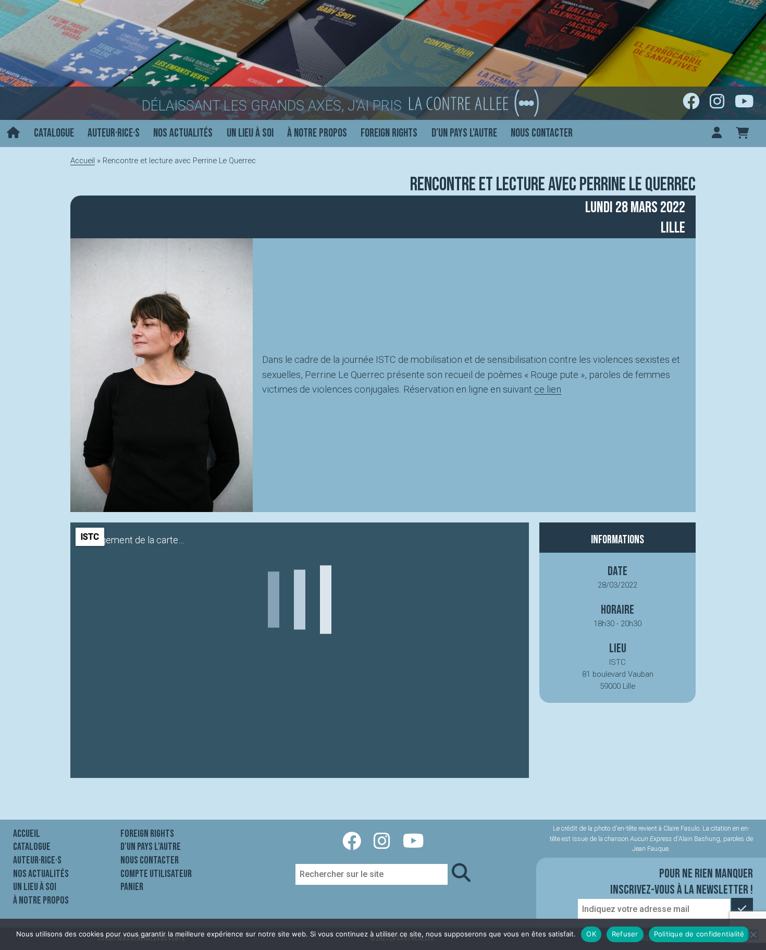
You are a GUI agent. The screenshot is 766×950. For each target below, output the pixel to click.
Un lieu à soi (250, 133)
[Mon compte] (716, 134)
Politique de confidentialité (699, 934)
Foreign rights (389, 133)
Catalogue (54, 133)
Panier (131, 887)
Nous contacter (542, 133)
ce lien (547, 389)
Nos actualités (183, 133)
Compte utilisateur (156, 874)
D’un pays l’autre (464, 133)
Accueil (82, 160)
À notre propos (317, 133)
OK (591, 934)
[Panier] (742, 134)
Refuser (625, 934)
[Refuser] (753, 934)
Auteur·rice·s (114, 133)
